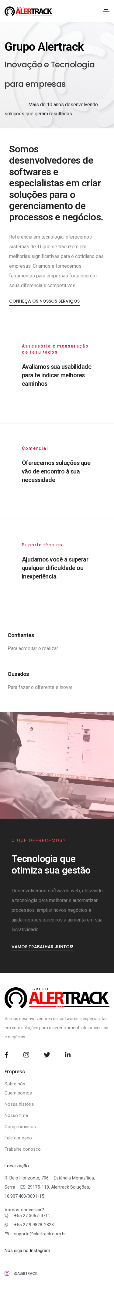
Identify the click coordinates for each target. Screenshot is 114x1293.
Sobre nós (15, 1084)
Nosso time (16, 1115)
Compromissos (20, 1126)
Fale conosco (18, 1138)
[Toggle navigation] (106, 11)
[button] (42, 946)
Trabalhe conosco (23, 1149)
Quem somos (18, 1093)
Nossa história (19, 1104)
